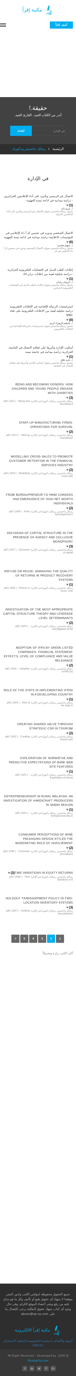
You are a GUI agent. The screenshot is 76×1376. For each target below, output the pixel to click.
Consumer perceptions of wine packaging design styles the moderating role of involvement (44, 839)
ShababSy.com (38, 1360)
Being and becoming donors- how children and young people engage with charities (42, 389)
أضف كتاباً (61, 24)
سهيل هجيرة (63, 245)
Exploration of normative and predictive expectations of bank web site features (41, 762)
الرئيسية (58, 148)
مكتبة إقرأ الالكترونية (33, 1330)
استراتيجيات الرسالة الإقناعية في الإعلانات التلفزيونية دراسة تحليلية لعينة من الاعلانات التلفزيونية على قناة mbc (41, 311)
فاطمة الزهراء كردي (59, 323)
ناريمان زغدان (63, 282)
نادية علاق (65, 360)
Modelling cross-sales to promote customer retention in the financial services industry (41, 461)
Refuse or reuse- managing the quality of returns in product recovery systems (38, 575)
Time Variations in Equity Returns (44, 872)
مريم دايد (65, 208)
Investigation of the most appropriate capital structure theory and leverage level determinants (38, 614)
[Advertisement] (38, 65)
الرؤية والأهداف (63, 1340)
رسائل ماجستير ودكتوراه (29, 148)
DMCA (37, 1345)
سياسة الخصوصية (39, 1340)
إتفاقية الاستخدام (14, 1340)
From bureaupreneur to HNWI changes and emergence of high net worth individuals (39, 499)
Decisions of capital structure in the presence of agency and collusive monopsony (40, 537)
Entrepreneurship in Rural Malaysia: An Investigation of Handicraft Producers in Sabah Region (38, 800)
